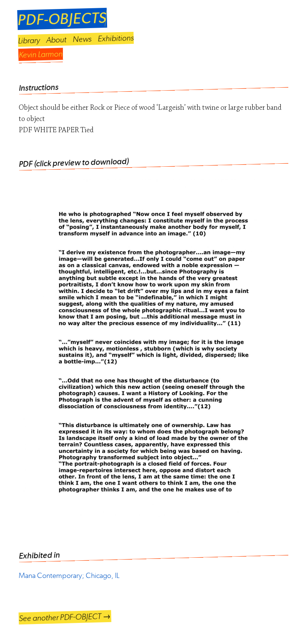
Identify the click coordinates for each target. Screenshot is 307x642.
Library (29, 41)
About (56, 40)
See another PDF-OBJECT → (65, 617)
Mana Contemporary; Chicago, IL (69, 575)
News (82, 39)
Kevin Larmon (41, 54)
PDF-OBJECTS (62, 19)
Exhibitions (116, 38)
